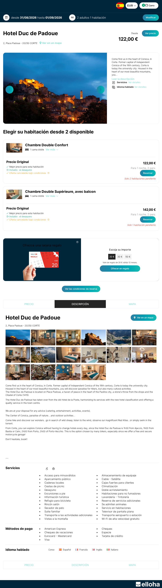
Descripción (80, 304)
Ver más (50, 149)
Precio (29, 304)
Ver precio (150, 33)
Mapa (132, 304)
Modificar (151, 17)
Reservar (148, 173)
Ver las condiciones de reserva (81, 288)
